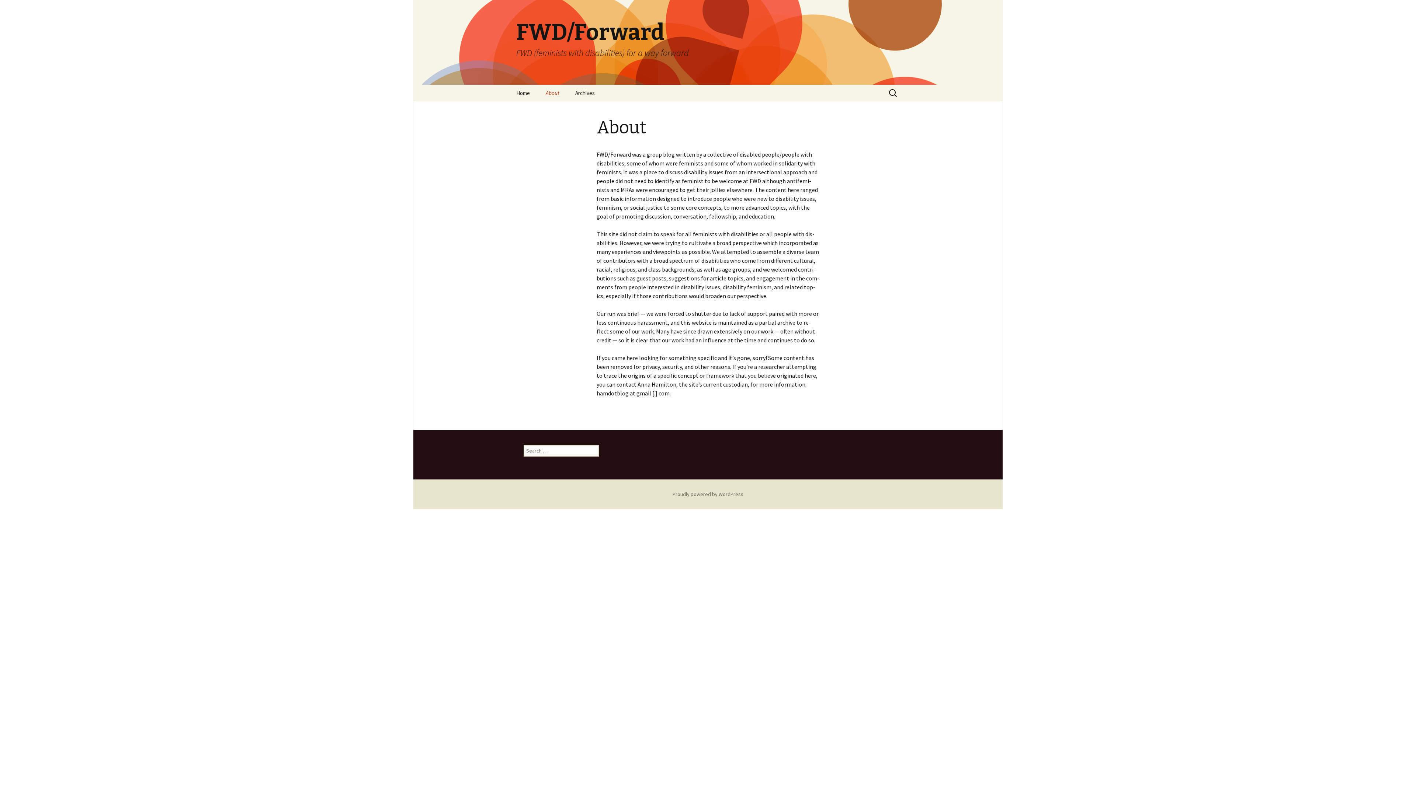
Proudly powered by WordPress (708, 494)
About (552, 93)
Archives (585, 93)
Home (523, 93)
